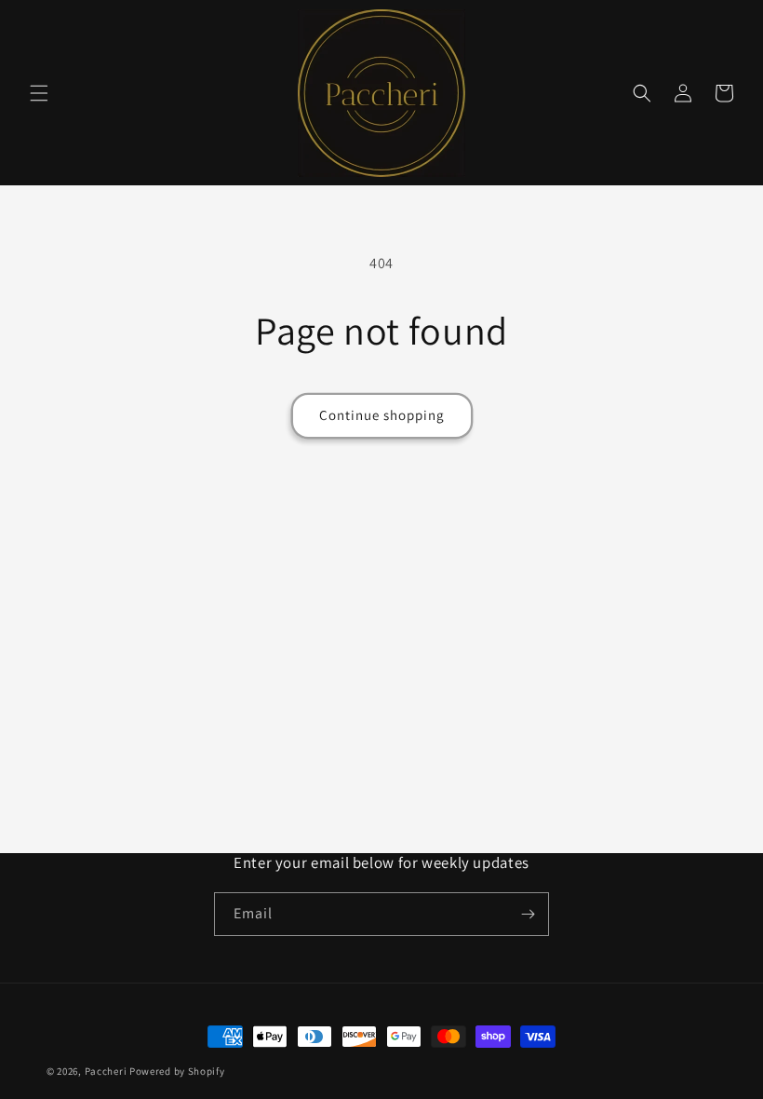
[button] (39, 93)
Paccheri (106, 1071)
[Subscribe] (527, 914)
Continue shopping (382, 415)
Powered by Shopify (177, 1071)
